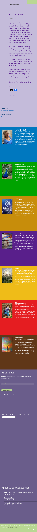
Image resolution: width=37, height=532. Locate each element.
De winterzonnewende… (8, 109)
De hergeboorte (6, 115)
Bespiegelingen (14, 4)
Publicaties (19, 199)
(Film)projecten (20, 303)
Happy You (19, 338)
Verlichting (19, 268)
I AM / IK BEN (21, 130)
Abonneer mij (7, 390)
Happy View (19, 164)
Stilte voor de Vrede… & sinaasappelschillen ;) (18, 492)
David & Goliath (9, 498)
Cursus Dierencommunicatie (13, 503)
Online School (20, 234)
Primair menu (35, 2)
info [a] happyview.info (13, 527)
